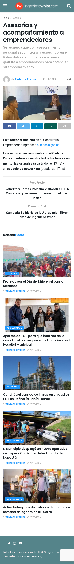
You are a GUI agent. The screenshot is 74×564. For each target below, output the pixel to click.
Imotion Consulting (32, 556)
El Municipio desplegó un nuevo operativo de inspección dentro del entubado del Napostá (35, 453)
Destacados (14, 328)
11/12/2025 (49, 79)
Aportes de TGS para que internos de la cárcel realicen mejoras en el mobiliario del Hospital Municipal (36, 340)
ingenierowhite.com (58, 552)
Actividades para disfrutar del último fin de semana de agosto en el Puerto (36, 509)
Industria (12, 386)
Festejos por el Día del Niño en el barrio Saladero (33, 283)
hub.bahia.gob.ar (48, 145)
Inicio (6, 18)
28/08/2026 (35, 350)
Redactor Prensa (25, 79)
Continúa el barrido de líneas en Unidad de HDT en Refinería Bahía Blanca (36, 396)
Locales (16, 18)
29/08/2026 (35, 291)
